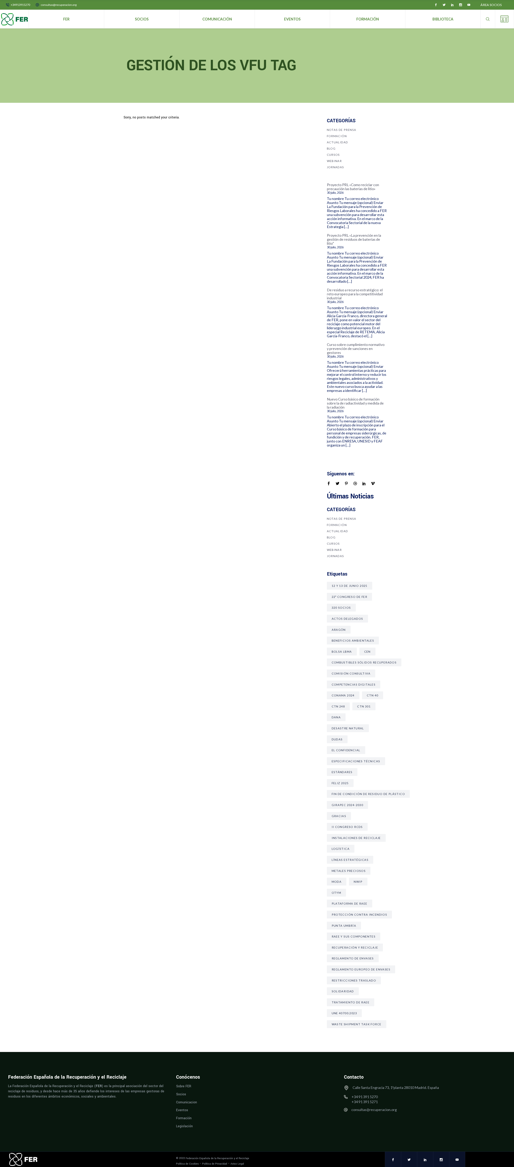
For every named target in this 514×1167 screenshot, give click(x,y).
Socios (181, 1094)
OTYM (336, 892)
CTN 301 (364, 706)
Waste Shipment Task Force (356, 1024)
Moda (337, 881)
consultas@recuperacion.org (59, 4)
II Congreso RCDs (347, 827)
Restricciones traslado (354, 980)
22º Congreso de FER (349, 596)
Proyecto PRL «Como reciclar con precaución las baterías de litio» (353, 187)
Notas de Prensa (341, 129)
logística (341, 848)
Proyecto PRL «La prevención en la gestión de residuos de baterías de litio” (354, 239)
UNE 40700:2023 (344, 1013)
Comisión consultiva (351, 673)
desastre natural (348, 728)
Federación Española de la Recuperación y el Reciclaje (217, 1158)
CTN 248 (338, 706)
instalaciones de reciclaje (356, 838)
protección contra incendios (359, 914)
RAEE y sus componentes (354, 936)
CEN (367, 651)
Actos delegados (347, 618)
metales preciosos (349, 870)
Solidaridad (343, 991)
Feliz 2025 (340, 783)
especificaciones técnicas (356, 761)
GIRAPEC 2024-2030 (347, 805)
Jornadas (335, 167)
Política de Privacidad (214, 1164)
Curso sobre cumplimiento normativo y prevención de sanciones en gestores (355, 348)
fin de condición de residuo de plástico (368, 794)
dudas (337, 739)
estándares (342, 772)
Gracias (339, 816)
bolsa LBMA (342, 651)
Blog (331, 148)
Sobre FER (183, 1086)
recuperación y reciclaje (355, 947)
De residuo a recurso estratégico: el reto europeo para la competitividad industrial (355, 294)
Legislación (184, 1126)
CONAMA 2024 (343, 695)
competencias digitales (354, 684)
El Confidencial (346, 750)
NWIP (358, 881)
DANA (336, 717)
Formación (337, 136)
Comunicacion (186, 1102)
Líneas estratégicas (350, 859)
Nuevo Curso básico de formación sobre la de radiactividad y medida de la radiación (355, 403)
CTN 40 (372, 695)
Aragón (339, 629)
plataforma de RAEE (349, 903)
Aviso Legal (237, 1164)
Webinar (334, 161)
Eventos (182, 1110)
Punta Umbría (344, 925)
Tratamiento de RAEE (351, 1002)
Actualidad (337, 142)
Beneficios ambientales (353, 640)
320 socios (341, 607)
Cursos (333, 154)
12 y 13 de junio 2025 (349, 585)
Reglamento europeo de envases (361, 969)
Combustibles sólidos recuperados (364, 662)
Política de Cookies (187, 1164)
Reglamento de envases (353, 958)
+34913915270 (20, 4)
